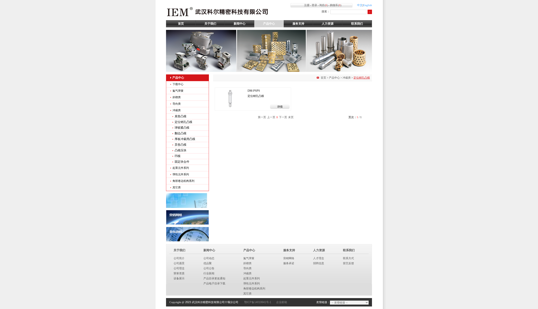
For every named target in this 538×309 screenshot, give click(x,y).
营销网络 (288, 258)
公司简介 (179, 258)
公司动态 (208, 258)
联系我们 (357, 23)
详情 (280, 106)
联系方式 (348, 258)
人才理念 (318, 258)
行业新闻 (208, 273)
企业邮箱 (281, 302)
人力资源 (328, 23)
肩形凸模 (180, 116)
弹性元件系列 (181, 174)
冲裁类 (347, 77)
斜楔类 (177, 97)
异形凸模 (180, 144)
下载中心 (178, 84)
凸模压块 (180, 150)
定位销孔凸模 (183, 122)
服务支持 (298, 23)
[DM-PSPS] (230, 98)
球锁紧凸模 (182, 127)
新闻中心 (239, 23)
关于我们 (210, 23)
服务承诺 (288, 263)
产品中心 (269, 23)
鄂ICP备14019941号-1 (257, 302)
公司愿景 (179, 263)
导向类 (177, 103)
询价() (323, 5)
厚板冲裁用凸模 (185, 139)
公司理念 (179, 268)
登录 (314, 5)
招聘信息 (318, 263)
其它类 (177, 187)
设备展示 (179, 278)
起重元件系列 (181, 167)
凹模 (178, 156)
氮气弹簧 (178, 90)
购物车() (335, 5)
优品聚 (207, 263)
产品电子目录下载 (214, 283)
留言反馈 (348, 263)
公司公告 (208, 268)
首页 (181, 23)
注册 (307, 5)
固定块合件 (182, 161)
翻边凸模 (180, 133)
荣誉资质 (179, 273)
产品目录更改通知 (214, 278)
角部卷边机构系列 (183, 180)
